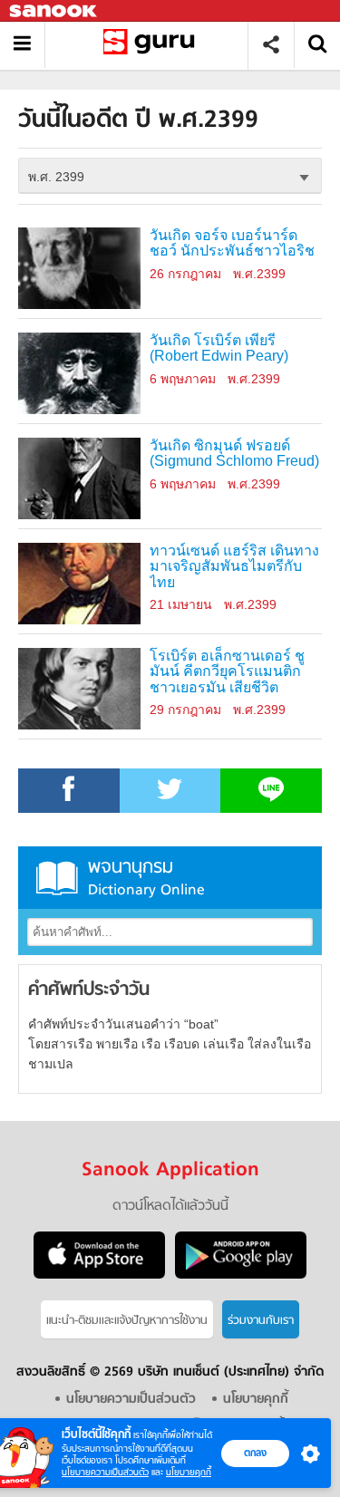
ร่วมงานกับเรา (261, 1320)
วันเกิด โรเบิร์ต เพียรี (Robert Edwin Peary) (219, 348)
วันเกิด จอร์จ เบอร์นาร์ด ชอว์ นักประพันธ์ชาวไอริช (232, 243)
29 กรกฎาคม (185, 709)
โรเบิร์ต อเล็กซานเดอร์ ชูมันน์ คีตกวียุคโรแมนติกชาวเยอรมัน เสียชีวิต (227, 672)
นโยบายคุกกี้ (188, 1472)
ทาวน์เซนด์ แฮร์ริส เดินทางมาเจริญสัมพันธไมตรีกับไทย (234, 567)
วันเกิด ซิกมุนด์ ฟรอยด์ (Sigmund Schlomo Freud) (234, 453)
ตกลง (255, 1452)
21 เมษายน (181, 604)
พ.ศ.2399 (259, 273)
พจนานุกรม (146, 878)
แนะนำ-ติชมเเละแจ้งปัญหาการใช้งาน (127, 1320)
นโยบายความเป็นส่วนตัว (105, 1472)
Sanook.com (54, 11)
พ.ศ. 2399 (56, 176)
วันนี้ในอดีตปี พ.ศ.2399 (152, 45)
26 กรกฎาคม (185, 273)
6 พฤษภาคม (183, 379)
